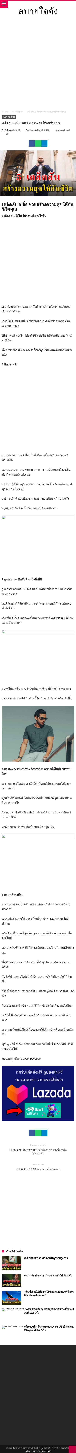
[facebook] (32, 143)
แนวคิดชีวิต (17, 111)
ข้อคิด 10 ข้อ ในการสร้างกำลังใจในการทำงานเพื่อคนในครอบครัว (38, 1149)
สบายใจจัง (38, 10)
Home (5, 111)
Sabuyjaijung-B (12, 130)
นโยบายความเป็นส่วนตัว (38, 1451)
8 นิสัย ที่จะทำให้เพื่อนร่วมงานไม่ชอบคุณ (38, 1167)
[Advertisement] (38, 65)
